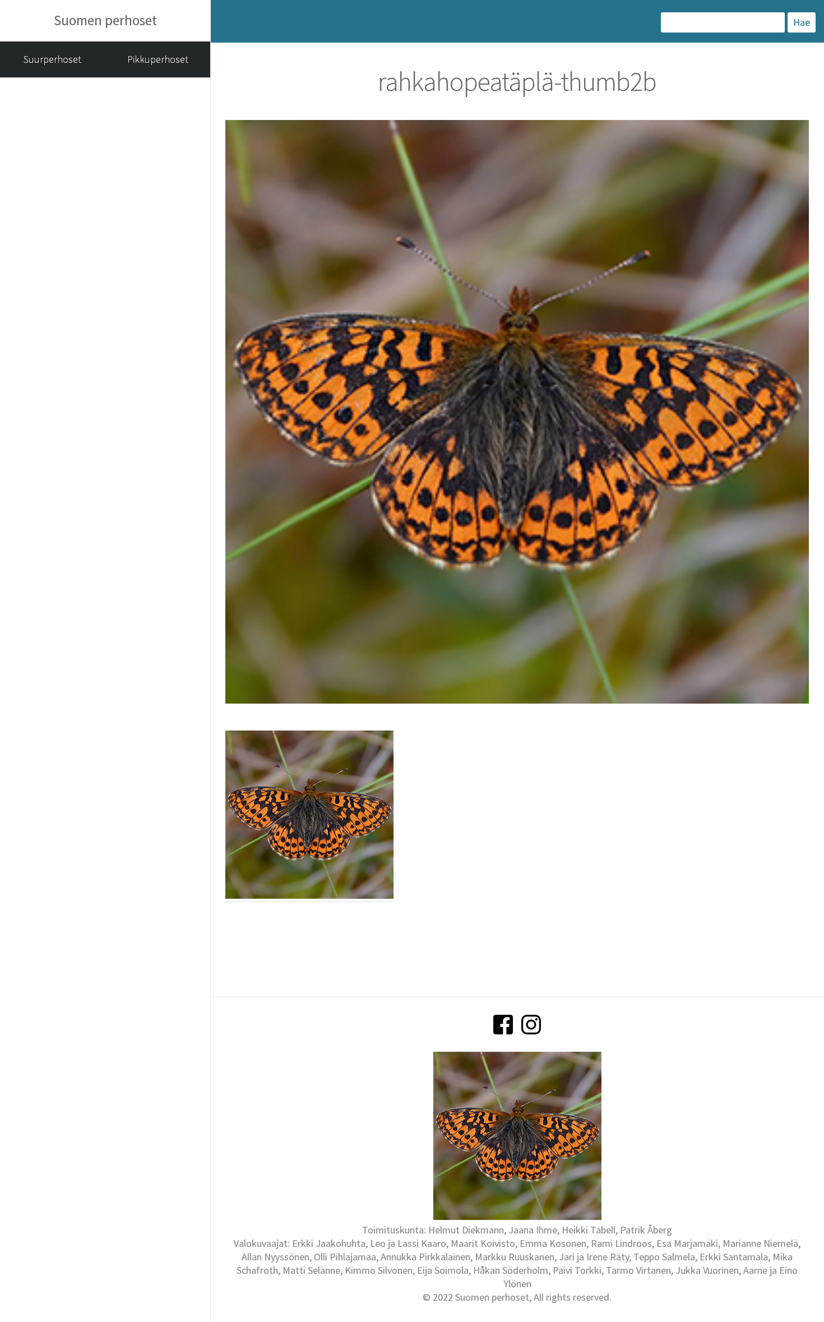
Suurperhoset (52, 59)
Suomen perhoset (105, 20)
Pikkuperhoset (157, 59)
